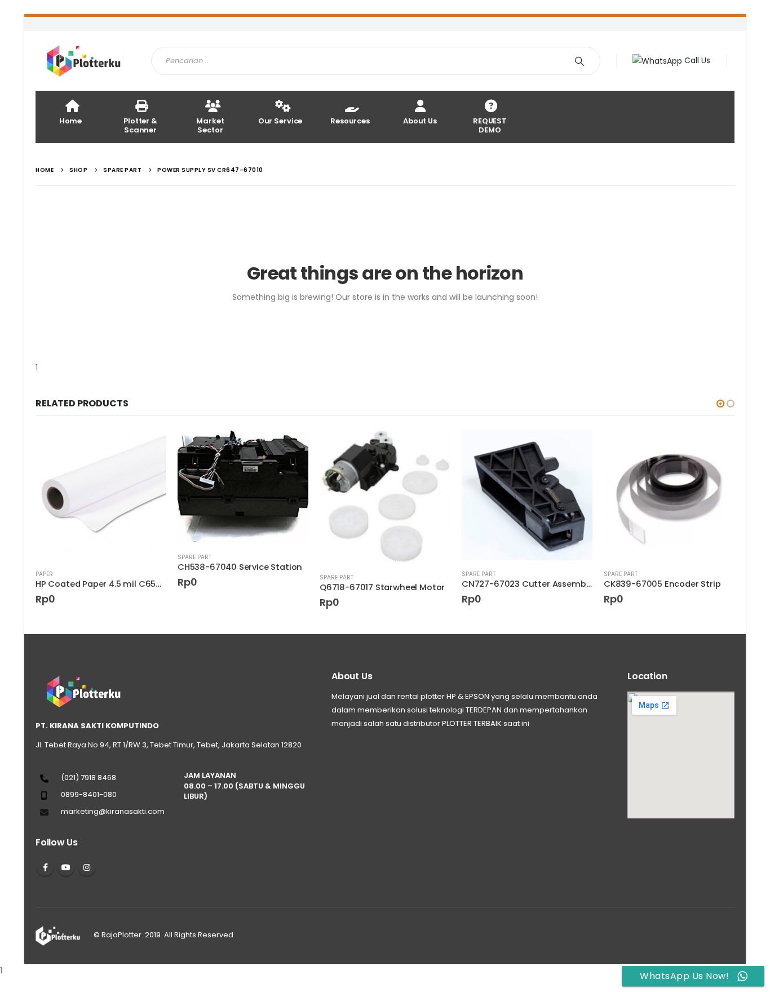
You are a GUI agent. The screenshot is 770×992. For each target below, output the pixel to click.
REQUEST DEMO (490, 125)
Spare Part (194, 557)
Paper (44, 574)
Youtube (65, 867)
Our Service (280, 121)
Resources (350, 121)
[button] (720, 403)
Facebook (45, 867)
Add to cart (148, 448)
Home (70, 121)
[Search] (582, 60)
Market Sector (210, 125)
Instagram (86, 867)
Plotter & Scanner (140, 125)
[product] (101, 494)
